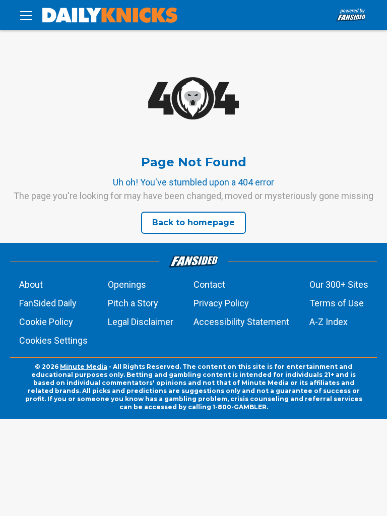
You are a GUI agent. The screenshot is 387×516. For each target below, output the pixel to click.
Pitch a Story (133, 303)
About (31, 284)
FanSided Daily (48, 303)
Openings (127, 284)
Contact (209, 284)
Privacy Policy (221, 303)
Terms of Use (336, 303)
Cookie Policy (46, 321)
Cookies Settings (53, 340)
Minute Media (83, 366)
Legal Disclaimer (140, 321)
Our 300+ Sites (338, 284)
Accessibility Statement (241, 321)
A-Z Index (328, 321)
